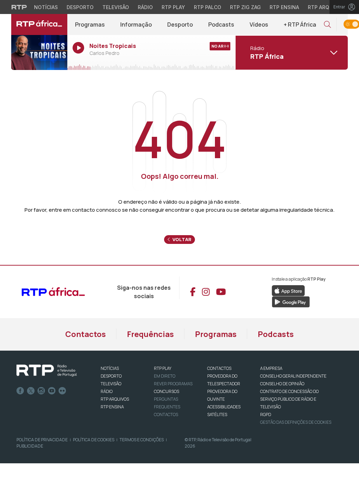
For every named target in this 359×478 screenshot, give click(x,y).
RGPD (265, 414)
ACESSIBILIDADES (224, 407)
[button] (327, 24)
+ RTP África (300, 24)
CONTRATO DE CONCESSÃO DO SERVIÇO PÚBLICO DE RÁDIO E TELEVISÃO (289, 399)
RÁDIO (107, 391)
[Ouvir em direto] (39, 52)
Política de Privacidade (42, 440)
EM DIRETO (164, 376)
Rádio (145, 7)
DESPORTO (111, 376)
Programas (90, 24)
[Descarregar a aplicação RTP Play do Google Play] (291, 301)
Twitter (31, 391)
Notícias (46, 7)
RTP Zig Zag (245, 7)
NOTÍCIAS (110, 368)
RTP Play (173, 7)
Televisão (115, 7)
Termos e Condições (142, 440)
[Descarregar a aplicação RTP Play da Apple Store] (288, 290)
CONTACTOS (219, 368)
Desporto (80, 7)
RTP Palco (207, 7)
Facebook (20, 391)
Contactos (85, 334)
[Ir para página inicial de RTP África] (39, 24)
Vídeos (259, 24)
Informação (136, 24)
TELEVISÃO (111, 384)
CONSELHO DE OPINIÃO (282, 384)
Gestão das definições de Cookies (295, 422)
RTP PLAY (162, 368)
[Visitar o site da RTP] (19, 7)
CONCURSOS (166, 391)
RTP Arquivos (326, 7)
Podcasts (221, 24)
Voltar (181, 239)
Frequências (150, 334)
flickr (62, 391)
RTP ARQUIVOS (115, 399)
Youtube (52, 391)
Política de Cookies (93, 440)
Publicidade (29, 446)
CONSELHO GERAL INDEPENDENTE (293, 376)
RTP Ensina (284, 7)
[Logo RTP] (46, 371)
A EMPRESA (271, 368)
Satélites (217, 414)
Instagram (41, 391)
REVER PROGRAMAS (173, 384)
